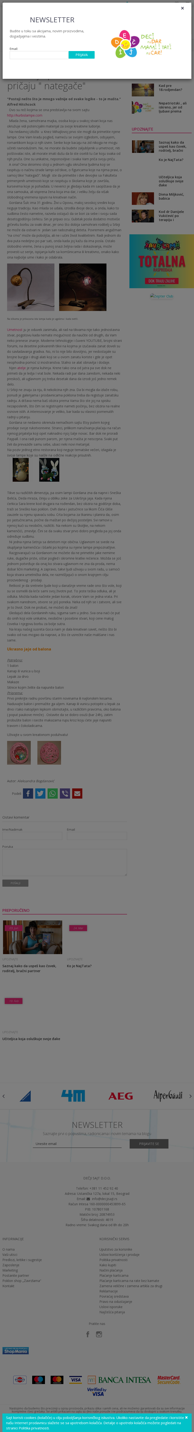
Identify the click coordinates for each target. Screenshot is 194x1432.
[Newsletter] (141, 42)
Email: (14, 49)
